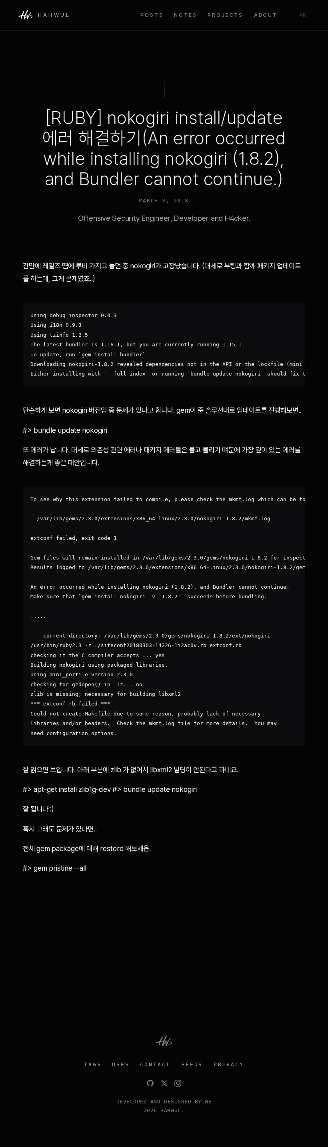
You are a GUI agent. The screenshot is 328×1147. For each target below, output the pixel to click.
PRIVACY (229, 1064)
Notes (185, 15)
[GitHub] (150, 1083)
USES (120, 1064)
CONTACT (155, 1064)
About (266, 15)
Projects (225, 15)
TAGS (92, 1064)
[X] (164, 1083)
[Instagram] (177, 1083)
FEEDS (192, 1064)
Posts (151, 15)
